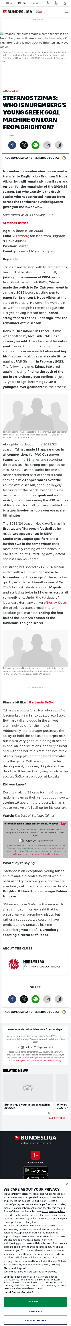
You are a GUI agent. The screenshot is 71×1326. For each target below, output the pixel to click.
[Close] (67, 1184)
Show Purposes (35, 1320)
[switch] (21, 841)
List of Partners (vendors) (18, 1292)
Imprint (21, 1268)
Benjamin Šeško (41, 702)
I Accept (33, 1302)
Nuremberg (20, 236)
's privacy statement (25, 854)
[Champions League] (56, 3)
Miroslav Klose (55, 603)
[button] (66, 11)
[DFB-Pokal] (47, 3)
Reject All (35, 1312)
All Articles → (58, 1117)
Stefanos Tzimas (15, 223)
